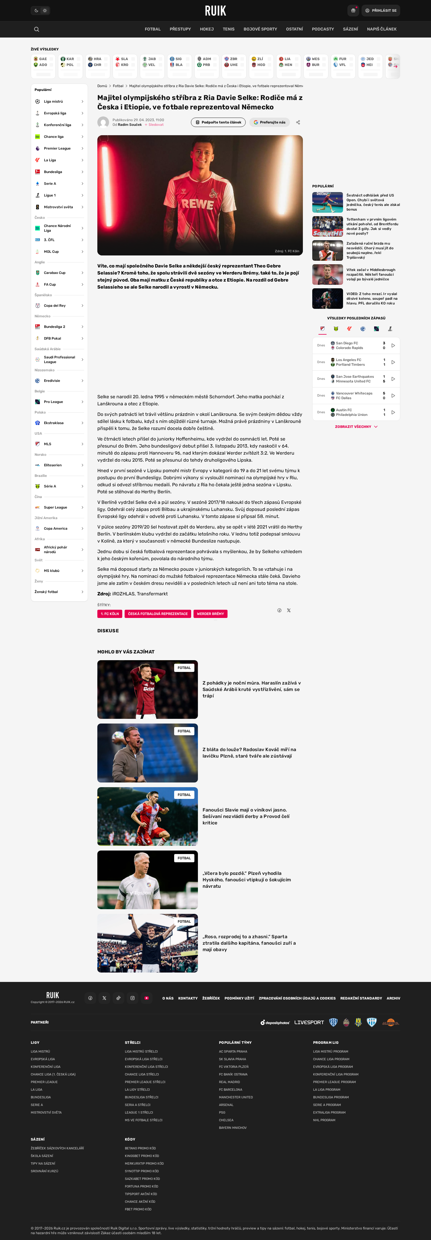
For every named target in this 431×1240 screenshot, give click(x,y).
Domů (102, 86)
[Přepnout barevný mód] (40, 10)
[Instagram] (132, 998)
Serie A (37, 1105)
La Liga (36, 1090)
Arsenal (226, 1105)
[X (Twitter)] (104, 998)
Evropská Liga (43, 1059)
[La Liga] (349, 328)
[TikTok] (118, 998)
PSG (222, 1112)
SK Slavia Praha (232, 1059)
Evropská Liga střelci (143, 1059)
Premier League (44, 1082)
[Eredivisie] (363, 328)
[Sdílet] (298, 122)
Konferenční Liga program (336, 1074)
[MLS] (322, 328)
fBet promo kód (138, 1209)
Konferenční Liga (45, 1067)
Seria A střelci (137, 1105)
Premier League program (334, 1082)
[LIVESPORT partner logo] (309, 1022)
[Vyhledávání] (37, 29)
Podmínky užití (239, 998)
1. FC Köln (110, 614)
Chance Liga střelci (142, 1074)
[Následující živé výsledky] (393, 66)
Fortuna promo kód (141, 1186)
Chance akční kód (140, 1202)
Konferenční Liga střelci (146, 1067)
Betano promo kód (140, 1148)
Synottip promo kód (142, 1171)
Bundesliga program (331, 1097)
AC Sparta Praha (233, 1051)
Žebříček (211, 998)
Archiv (393, 998)
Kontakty (188, 998)
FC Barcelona (230, 1090)
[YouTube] (146, 998)
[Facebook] (90, 998)
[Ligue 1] (390, 328)
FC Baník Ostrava (233, 1074)
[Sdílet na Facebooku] (279, 610)
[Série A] (336, 328)
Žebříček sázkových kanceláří (57, 1148)
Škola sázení (42, 1156)
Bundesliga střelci (141, 1097)
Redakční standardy (361, 998)
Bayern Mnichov (233, 1128)
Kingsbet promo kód (142, 1156)
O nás (168, 998)
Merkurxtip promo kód (144, 1164)
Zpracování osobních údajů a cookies (297, 998)
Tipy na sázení (43, 1164)
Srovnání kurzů (44, 1171)
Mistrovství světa (46, 1112)
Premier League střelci (145, 1082)
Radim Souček (127, 125)
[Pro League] (376, 328)
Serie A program (327, 1105)
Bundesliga (41, 1097)
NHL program (324, 1120)
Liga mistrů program (330, 1051)
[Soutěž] (353, 10)
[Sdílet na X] (288, 610)
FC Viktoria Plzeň (234, 1067)
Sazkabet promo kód (142, 1179)
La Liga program (326, 1090)
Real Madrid (229, 1082)
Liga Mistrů (40, 1051)
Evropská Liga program (333, 1067)
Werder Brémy (210, 614)
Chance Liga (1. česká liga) (53, 1074)
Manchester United (236, 1097)
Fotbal (118, 86)
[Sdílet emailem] (298, 610)
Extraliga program (329, 1112)
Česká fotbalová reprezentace (158, 614)
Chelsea (226, 1120)
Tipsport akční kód (141, 1194)
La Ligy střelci (137, 1090)
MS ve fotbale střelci (143, 1120)
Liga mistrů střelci (141, 1051)
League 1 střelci (139, 1112)
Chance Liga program (331, 1059)
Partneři (40, 1022)
